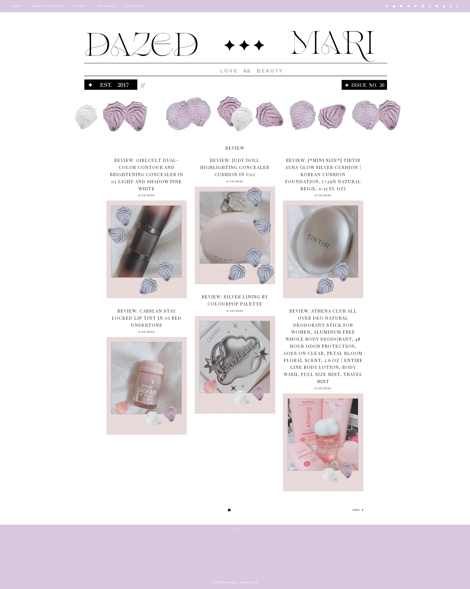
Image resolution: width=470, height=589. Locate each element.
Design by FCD (248, 582)
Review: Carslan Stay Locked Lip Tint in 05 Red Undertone (147, 318)
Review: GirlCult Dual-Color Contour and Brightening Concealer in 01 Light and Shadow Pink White (147, 174)
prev (357, 510)
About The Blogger (47, 6)
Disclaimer (106, 6)
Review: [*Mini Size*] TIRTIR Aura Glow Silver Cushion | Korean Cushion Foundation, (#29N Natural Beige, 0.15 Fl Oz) (323, 174)
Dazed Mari (230, 582)
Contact (80, 6)
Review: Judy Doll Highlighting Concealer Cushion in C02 (235, 167)
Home (16, 6)
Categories (134, 6)
